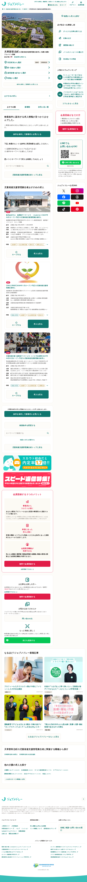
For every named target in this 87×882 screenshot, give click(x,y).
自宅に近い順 (43, 107)
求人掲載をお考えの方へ (61, 1)
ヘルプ (18, 828)
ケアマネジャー (60, 770)
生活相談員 (27, 770)
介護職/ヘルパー (12, 770)
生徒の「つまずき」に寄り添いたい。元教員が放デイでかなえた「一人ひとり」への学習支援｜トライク (63, 687)
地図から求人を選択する (27, 440)
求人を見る (38, 253)
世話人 (47, 774)
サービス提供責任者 (43, 770)
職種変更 (45, 1)
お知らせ (4, 834)
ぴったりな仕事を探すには (72, 31)
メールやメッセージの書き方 (73, 52)
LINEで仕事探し (38, 1)
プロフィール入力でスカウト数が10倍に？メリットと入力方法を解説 (22, 687)
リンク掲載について (36, 828)
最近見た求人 (54, 5)
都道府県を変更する (20, 57)
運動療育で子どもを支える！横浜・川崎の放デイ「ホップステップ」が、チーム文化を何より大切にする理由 (23, 725)
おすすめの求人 (10, 96)
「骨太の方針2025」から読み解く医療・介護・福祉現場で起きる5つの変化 (63, 725)
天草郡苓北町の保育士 (11, 754)
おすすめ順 (11, 107)
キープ (64, 5)
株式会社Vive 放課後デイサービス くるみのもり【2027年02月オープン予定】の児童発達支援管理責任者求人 (27, 216)
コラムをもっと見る (70, 103)
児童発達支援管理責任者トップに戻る (27, 174)
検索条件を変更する (27, 425)
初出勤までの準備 (69, 59)
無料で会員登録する (27, 564)
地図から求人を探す (72, 16)
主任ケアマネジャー (32, 774)
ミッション (25, 828)
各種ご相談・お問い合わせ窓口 (71, 828)
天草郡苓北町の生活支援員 (27, 754)
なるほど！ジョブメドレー (9, 831)
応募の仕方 (67, 38)
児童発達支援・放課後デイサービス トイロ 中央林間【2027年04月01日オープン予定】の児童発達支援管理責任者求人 (27, 357)
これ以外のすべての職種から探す (15, 779)
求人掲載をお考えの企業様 (38, 826)
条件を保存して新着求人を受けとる (27, 84)
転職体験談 (22, 831)
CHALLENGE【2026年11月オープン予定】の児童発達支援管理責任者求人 (27, 286)
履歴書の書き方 (68, 45)
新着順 (27, 107)
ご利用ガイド (51, 1)
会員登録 (81, 5)
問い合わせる (27, 618)
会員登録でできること (27, 569)
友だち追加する (29, 640)
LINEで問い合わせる (72, 162)
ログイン (73, 5)
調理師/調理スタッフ (13, 774)
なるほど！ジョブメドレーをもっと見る (43, 736)
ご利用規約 (14, 826)
